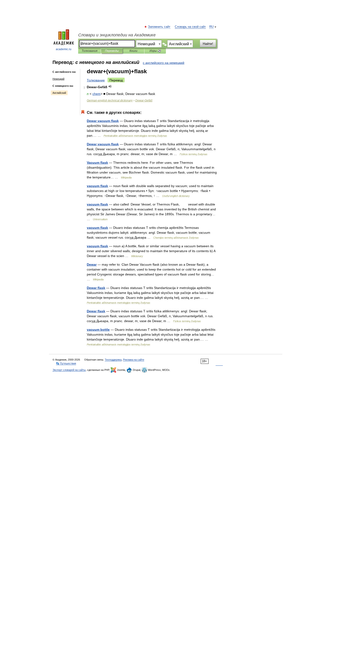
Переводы (112, 50)
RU (211, 26)
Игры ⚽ (155, 50)
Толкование (96, 80)
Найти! (208, 43)
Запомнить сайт (159, 26)
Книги (133, 50)
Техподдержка (113, 359)
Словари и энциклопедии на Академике (117, 35)
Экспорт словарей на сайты (69, 369)
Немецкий (58, 78)
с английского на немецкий (163, 63)
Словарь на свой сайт (190, 26)
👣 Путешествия (66, 363)
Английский (59, 92)
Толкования (89, 50)
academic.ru (63, 49)
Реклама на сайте (133, 359)
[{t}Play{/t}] (110, 86)
